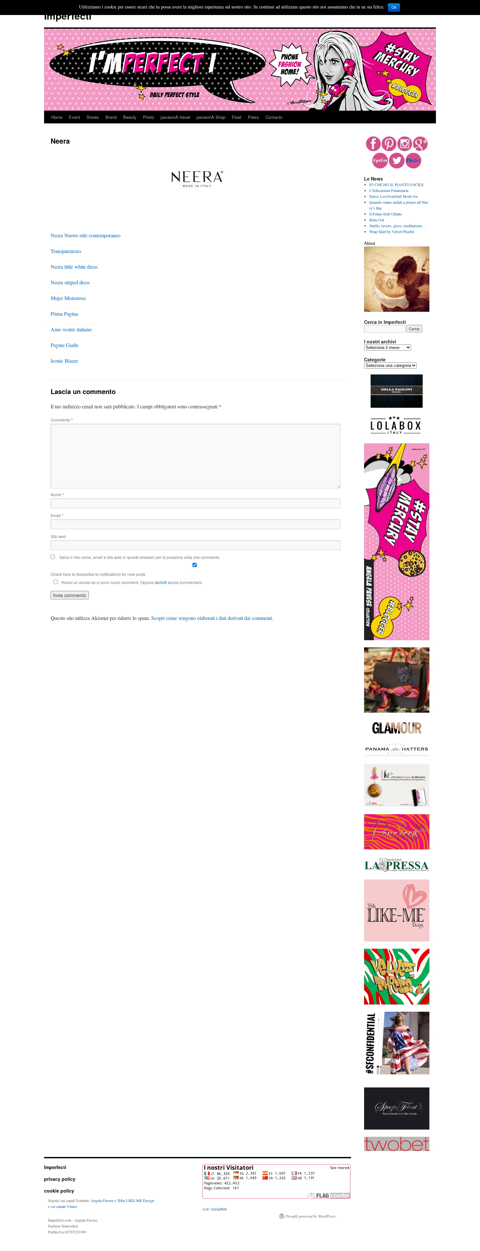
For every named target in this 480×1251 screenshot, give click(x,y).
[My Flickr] (413, 166)
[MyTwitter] (397, 166)
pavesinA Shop (211, 117)
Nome (57, 494)
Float (236, 117)
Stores (93, 117)
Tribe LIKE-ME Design (135, 1200)
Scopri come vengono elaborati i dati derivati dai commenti (211, 617)
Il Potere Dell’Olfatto (385, 213)
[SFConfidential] (396, 1072)
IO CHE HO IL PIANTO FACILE (396, 184)
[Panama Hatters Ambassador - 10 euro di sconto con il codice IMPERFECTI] (396, 755)
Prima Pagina (64, 313)
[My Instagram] (404, 149)
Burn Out (376, 219)
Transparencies (66, 250)
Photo (148, 117)
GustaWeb (219, 1208)
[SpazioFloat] (396, 1128)
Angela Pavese (102, 1200)
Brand (111, 117)
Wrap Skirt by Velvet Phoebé (391, 231)
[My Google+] (420, 149)
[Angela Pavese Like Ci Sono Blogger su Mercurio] (396, 805)
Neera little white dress (74, 266)
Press (253, 117)
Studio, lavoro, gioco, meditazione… (397, 225)
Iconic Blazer (64, 360)
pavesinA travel (175, 117)
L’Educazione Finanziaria (388, 190)
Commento (62, 419)
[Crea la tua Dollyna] (396, 939)
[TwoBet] (396, 1149)
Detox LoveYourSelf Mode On (393, 196)
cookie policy (59, 1190)
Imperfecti (67, 15)
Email (57, 515)
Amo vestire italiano (71, 329)
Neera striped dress (70, 282)
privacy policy (59, 1179)
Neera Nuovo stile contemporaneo (85, 235)
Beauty (129, 117)
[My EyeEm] (380, 166)
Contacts (273, 117)
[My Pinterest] (389, 149)
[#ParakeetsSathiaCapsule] (396, 847)
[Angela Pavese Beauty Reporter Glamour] (396, 734)
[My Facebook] (373, 149)
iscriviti (161, 582)
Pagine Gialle (64, 344)
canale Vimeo (66, 1206)
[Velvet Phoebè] (396, 1003)
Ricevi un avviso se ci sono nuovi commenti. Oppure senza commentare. (131, 582)
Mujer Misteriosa (68, 297)
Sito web (58, 536)
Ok (394, 7)
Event (74, 117)
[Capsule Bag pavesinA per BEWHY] (396, 711)
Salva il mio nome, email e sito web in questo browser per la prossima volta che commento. (139, 557)
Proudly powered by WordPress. (311, 1216)
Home (56, 117)
